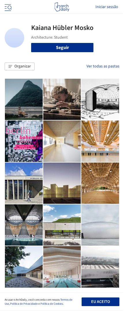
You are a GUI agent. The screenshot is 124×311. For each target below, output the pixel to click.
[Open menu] (7, 7)
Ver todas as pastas (103, 66)
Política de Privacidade (24, 304)
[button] (20, 67)
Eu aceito (100, 302)
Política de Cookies (51, 304)
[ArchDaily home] (62, 7)
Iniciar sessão (106, 7)
